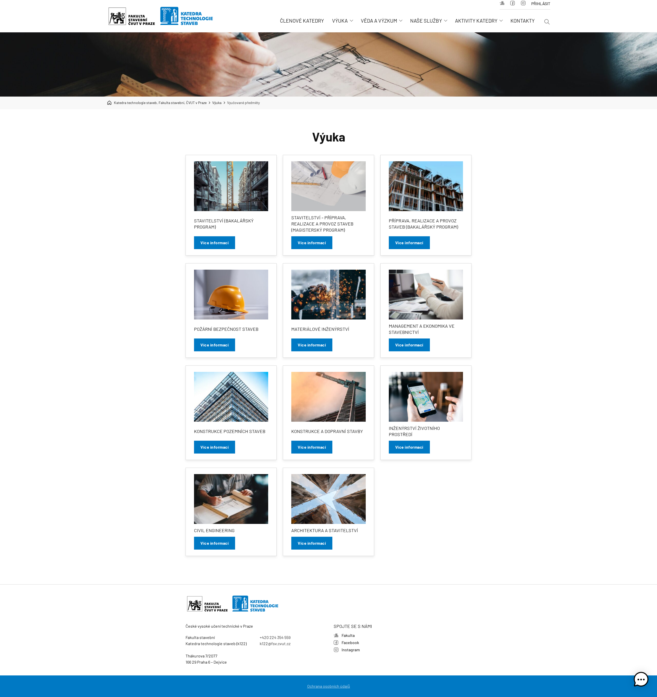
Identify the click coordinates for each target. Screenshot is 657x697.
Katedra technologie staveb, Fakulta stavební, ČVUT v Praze (160, 102)
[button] (641, 680)
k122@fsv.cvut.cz (275, 643)
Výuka (216, 102)
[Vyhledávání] (547, 22)
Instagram (525, 3)
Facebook (514, 3)
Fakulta (504, 3)
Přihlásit (540, 3)
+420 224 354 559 (275, 637)
